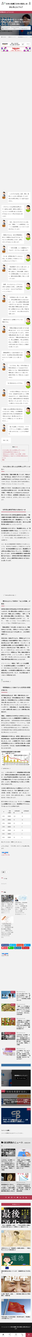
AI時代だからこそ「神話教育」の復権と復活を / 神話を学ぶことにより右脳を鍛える (16, 1248)
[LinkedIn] (17, 948)
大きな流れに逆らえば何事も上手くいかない (14, 450)
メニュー (16, 1335)
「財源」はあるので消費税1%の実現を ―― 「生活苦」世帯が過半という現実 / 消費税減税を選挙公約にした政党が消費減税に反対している (24, 1164)
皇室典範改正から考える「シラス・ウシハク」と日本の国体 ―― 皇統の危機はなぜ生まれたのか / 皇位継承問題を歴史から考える (8, 1188)
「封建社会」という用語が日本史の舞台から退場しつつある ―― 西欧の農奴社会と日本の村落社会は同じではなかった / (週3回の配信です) (23, 1024)
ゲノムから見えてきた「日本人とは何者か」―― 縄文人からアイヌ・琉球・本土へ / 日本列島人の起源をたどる (23, 997)
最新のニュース (17, 28)
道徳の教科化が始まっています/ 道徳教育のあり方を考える (16, 1271)
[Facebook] (5, 945)
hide (16, 447)
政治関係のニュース (8, 28)
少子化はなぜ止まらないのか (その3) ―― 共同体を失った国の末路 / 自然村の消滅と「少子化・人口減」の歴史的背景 (24, 1188)
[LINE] (11, 948)
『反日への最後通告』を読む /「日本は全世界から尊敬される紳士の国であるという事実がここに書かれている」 (16, 1226)
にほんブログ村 (5, 855)
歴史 (14, 992)
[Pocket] (4, 948)
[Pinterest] (25, 948)
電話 (22, 1335)
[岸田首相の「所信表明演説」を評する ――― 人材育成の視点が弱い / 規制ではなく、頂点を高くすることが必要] (21, 898)
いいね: (4, 458)
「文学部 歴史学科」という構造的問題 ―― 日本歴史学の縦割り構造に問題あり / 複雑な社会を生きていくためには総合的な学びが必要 (7, 929)
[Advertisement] (16, 120)
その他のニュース (11, 1049)
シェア (9, 1335)
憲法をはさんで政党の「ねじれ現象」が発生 (14, 454)
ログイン (15, 1133)
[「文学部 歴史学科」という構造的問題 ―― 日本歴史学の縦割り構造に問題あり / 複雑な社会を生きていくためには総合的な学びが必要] (7, 919)
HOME (4, 37)
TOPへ (29, 1335)
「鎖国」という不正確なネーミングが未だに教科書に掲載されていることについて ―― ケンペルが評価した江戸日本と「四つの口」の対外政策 (23, 1010)
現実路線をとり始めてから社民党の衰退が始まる (15, 456)
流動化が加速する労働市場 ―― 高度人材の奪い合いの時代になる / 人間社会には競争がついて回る (7, 906)
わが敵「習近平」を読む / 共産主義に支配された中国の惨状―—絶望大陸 (16, 1294)
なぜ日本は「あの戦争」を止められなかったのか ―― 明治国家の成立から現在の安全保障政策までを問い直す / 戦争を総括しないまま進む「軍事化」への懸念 (23, 1039)
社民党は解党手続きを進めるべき (11, 452)
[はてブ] (27, 945)
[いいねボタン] (3, 872)
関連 (3, 460)
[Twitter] (12, 945)
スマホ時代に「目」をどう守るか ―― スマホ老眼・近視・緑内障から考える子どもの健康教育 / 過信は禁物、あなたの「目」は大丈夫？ (23, 1054)
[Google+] (20, 945)
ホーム (3, 1335)
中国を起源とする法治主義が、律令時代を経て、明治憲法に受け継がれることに (15, 1317)
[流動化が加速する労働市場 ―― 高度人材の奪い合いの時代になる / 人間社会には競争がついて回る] (7, 898)
